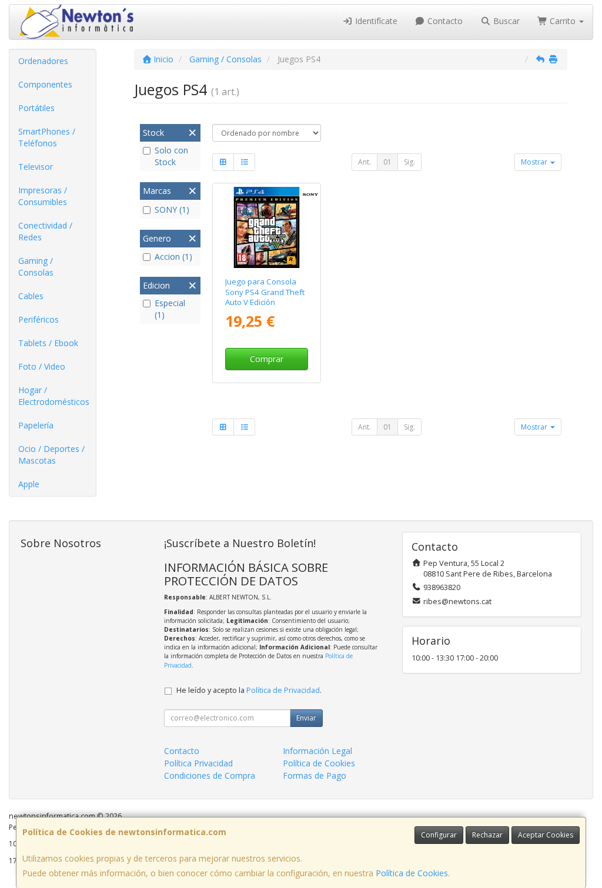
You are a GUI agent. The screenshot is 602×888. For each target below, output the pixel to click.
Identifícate (375, 20)
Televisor (35, 166)
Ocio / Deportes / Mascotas (51, 454)
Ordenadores (43, 60)
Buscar (505, 20)
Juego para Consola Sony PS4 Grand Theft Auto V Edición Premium (265, 296)
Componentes (45, 84)
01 (387, 162)
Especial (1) (170, 308)
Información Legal (317, 750)
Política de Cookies (412, 873)
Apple (28, 484)
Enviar (306, 718)
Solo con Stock (171, 156)
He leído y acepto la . (249, 690)
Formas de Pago (314, 775)
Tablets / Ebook (48, 343)
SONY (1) (172, 209)
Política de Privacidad (283, 690)
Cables (31, 295)
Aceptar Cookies (545, 835)
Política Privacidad (198, 763)
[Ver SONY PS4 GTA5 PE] (266, 228)
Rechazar (487, 835)
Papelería (35, 425)
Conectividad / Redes (45, 231)
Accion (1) (173, 256)
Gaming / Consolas (35, 266)
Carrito (562, 20)
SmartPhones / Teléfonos (46, 137)
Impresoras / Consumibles (42, 196)
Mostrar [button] (535, 162)
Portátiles (36, 107)
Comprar (266, 358)
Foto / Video (41, 366)
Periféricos (38, 319)
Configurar (439, 835)
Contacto (444, 20)
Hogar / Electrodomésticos (53, 395)
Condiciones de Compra (209, 775)
